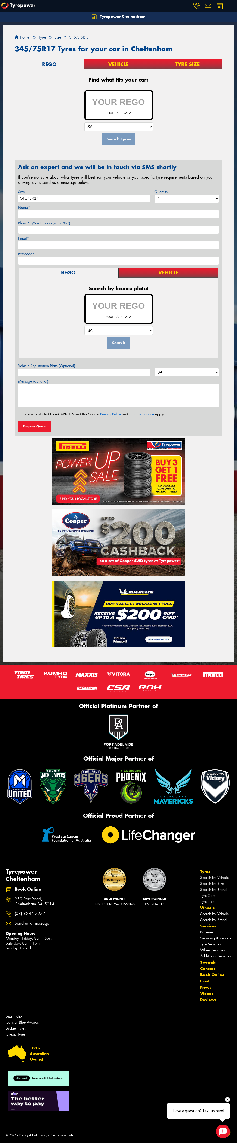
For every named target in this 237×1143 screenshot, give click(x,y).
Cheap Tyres (15, 1034)
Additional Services (215, 956)
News (205, 987)
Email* (23, 238)
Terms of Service (141, 414)
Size (21, 191)
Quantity (161, 191)
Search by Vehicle (214, 877)
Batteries (206, 932)
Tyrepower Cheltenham (122, 16)
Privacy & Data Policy (33, 1135)
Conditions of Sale (61, 1135)
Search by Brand (213, 889)
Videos (206, 993)
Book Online (212, 974)
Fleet (204, 981)
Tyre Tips (207, 901)
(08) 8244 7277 (30, 913)
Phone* (44, 223)
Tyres (205, 871)
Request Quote (34, 426)
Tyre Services (210, 944)
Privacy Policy (110, 414)
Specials (208, 962)
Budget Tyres (16, 1028)
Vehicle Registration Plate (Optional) (46, 365)
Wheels (207, 907)
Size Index (14, 1016)
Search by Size (212, 883)
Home (24, 37)
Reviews (208, 999)
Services (208, 926)
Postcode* (26, 254)
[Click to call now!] (196, 6)
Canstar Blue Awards (22, 1022)
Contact (207, 968)
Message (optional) (33, 381)
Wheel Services (212, 950)
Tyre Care (207, 895)
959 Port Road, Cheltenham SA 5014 (34, 901)
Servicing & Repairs (215, 938)
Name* (24, 207)
